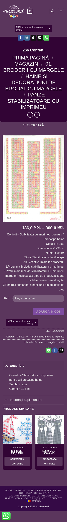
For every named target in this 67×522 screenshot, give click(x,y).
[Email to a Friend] (61, 350)
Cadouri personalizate (24, 495)
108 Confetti (17, 447)
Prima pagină (30, 58)
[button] (29, 11)
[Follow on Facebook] (21, 38)
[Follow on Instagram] (27, 38)
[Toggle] (6, 365)
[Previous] (3, 443)
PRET (6, 298)
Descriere (17, 365)
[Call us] (46, 38)
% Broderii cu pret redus (44, 490)
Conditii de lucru (35, 498)
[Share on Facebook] (55, 350)
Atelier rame (49, 495)
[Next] (64, 443)
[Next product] (30, 115)
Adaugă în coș (48, 311)
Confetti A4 (22, 336)
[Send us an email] (40, 38)
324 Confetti (50, 447)
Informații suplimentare (26, 400)
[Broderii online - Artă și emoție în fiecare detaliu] (14, 11)
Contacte (56, 498)
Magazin (26, 64)
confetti (60, 342)
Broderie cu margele (44, 342)
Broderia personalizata (33, 493)
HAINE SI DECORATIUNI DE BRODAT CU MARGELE (33, 82)
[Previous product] (37, 115)
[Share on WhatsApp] (48, 350)
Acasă (9, 490)
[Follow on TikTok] (33, 38)
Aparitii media (13, 498)
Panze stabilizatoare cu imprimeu (33, 101)
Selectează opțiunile (17, 461)
